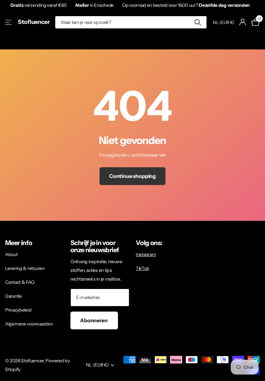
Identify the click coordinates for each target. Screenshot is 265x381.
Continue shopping (132, 176)
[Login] (242, 22)
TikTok (142, 268)
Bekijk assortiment (9, 22)
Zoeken (198, 22)
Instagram (146, 254)
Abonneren (94, 320)
